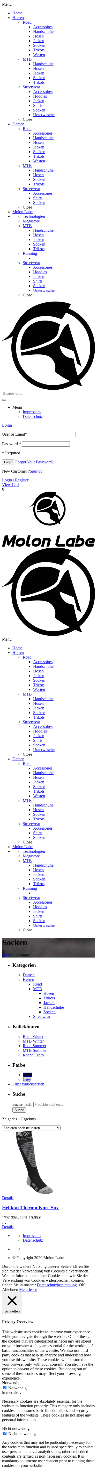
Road (37, 984)
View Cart (10, 484)
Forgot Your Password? (34, 462)
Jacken (49, 1002)
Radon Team (33, 1055)
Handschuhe (53, 1007)
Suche (19, 1110)
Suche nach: (22, 1104)
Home (7, 955)
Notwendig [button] (11, 1383)
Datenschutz (33, 1240)
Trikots (49, 998)
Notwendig (17, 1388)
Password (11, 444)
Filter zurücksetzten (28, 1084)
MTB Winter (33, 1041)
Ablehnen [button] (10, 1289)
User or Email (14, 434)
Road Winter (33, 1036)
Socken (49, 1012)
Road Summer (34, 1046)
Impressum (32, 1235)
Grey (27, 1079)
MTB (37, 989)
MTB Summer (35, 1050)
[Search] (4, 400)
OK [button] (82, 1285)
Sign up (36, 471)
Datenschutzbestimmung (57, 1285)
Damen (29, 975)
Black (27, 1075)
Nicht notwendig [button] (15, 1428)
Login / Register (15, 480)
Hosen (48, 993)
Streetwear (41, 1016)
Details (7, 1198)
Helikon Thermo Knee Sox (30, 1207)
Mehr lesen (28, 1289)
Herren (28, 979)
